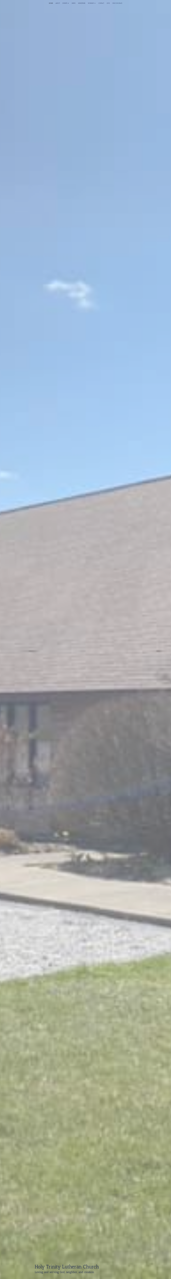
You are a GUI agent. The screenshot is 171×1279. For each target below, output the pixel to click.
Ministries (81, 3)
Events (65, 3)
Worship (91, 3)
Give (108, 3)
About (57, 3)
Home (51, 3)
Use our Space (117, 3)
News (73, 3)
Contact (101, 3)
